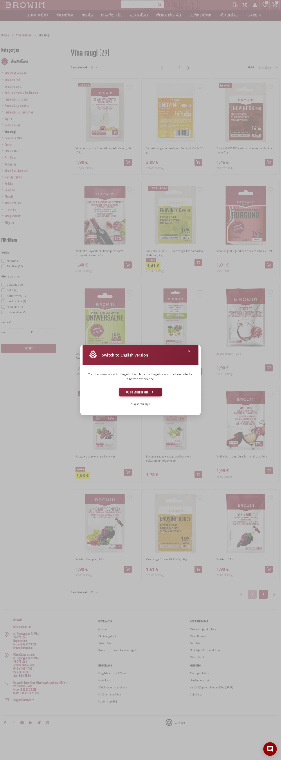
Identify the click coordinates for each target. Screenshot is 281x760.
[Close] (189, 351)
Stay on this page (140, 404)
